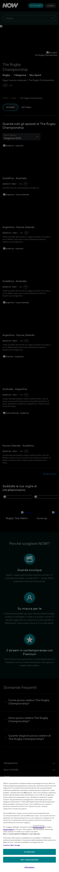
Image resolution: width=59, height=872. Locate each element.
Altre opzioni (29, 867)
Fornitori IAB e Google (11, 845)
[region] (29, 824)
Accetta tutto (29, 852)
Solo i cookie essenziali (29, 860)
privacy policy (8, 829)
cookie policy (39, 827)
